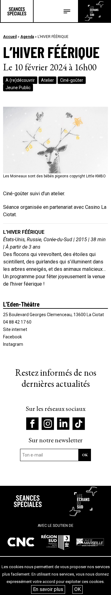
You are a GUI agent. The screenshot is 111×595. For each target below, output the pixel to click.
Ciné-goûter (71, 80)
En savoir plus (48, 589)
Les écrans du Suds (94, 11)
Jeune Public (18, 87)
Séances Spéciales (17, 11)
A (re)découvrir (20, 80)
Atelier (47, 80)
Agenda (27, 37)
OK (77, 589)
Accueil (10, 37)
